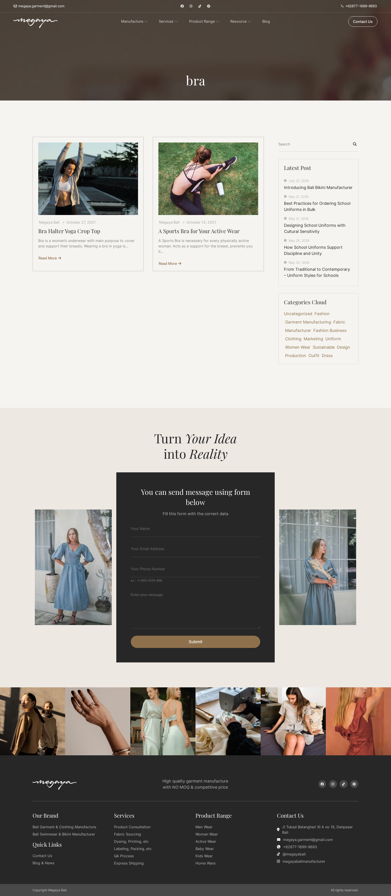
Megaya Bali (49, 222)
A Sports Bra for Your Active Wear (199, 230)
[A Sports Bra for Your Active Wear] (208, 178)
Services (166, 21)
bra (195, 80)
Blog (266, 21)
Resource (238, 21)
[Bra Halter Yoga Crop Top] (88, 178)
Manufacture (132, 21)
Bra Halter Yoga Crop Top (69, 230)
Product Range (202, 21)
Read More (47, 258)
